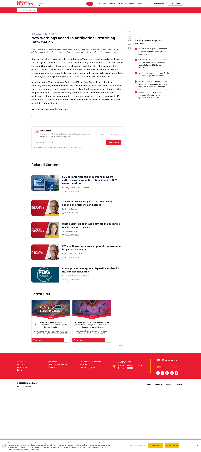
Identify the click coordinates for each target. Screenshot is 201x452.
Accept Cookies (172, 445)
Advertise (21, 364)
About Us (21, 361)
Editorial (21, 370)
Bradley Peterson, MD (73, 209)
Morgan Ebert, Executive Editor (77, 187)
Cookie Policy (34, 450)
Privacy (51, 367)
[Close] (197, 445)
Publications (129, 4)
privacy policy (78, 147)
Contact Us (22, 367)
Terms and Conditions (58, 364)
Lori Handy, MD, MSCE (73, 231)
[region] (100, 445)
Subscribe (113, 142)
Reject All (155, 445)
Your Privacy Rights (88, 367)
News (168, 384)
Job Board (52, 361)
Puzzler (120, 4)
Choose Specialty (25, 10)
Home (148, 384)
